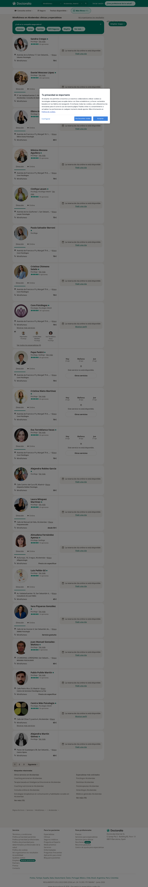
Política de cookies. (49, 112)
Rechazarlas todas (83, 119)
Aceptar (100, 119)
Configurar (46, 119)
